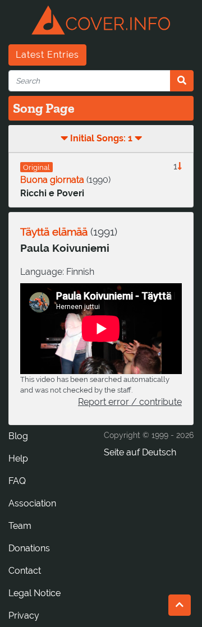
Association (32, 503)
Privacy (23, 615)
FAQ (17, 481)
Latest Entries (47, 54)
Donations (29, 548)
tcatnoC (24, 570)
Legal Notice (34, 593)
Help (18, 458)
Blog (18, 436)
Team (19, 525)
